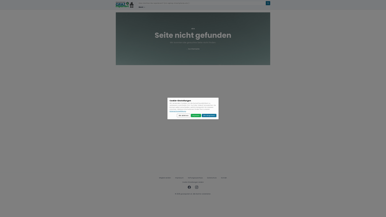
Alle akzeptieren (209, 116)
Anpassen (196, 116)
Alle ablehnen (184, 116)
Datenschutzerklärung (178, 111)
